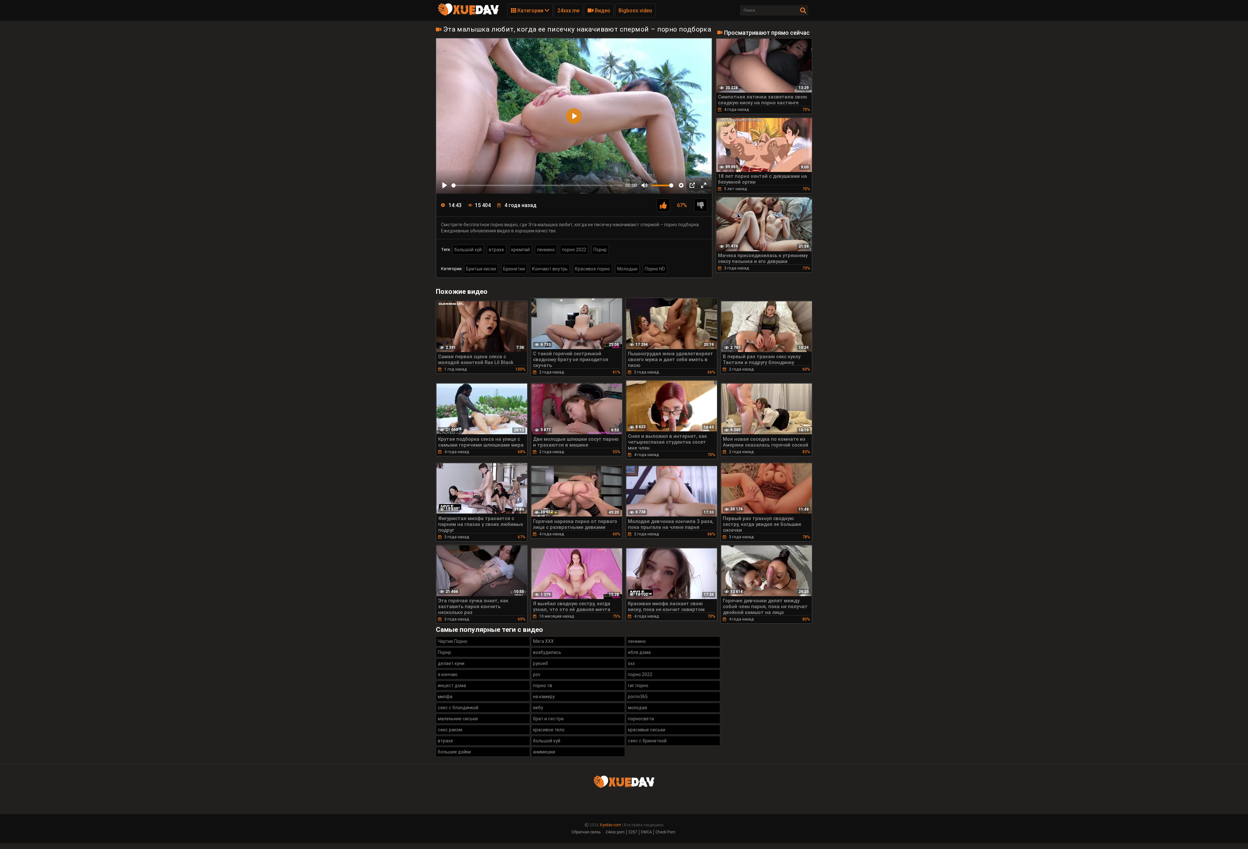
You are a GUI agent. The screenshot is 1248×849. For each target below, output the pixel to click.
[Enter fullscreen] (703, 185)
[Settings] (681, 185)
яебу (538, 707)
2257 (632, 832)
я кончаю (448, 674)
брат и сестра (548, 718)
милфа (445, 696)
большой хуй (468, 249)
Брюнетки (514, 268)
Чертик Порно (452, 641)
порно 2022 (574, 249)
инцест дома (452, 685)
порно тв (542, 685)
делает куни (451, 663)
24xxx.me (568, 10)
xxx (631, 663)
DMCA (646, 832)
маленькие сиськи (458, 718)
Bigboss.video (635, 10)
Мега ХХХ (543, 641)
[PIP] (692, 185)
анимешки (544, 751)
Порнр (600, 249)
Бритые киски (481, 268)
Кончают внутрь (550, 268)
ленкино (546, 249)
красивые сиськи (646, 729)
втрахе (496, 249)
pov (536, 674)
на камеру (544, 696)
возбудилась (547, 652)
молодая (637, 707)
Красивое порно (592, 268)
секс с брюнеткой (647, 740)
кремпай (520, 249)
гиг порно (638, 685)
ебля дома (639, 652)
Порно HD (655, 268)
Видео (601, 10)
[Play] (444, 185)
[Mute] (644, 185)
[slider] (537, 185)
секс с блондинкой (458, 707)
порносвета (641, 718)
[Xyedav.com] (468, 14)
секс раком (450, 729)
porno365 (638, 696)
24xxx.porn (615, 832)
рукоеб (540, 663)
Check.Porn (665, 832)
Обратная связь (586, 832)
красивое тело (549, 729)
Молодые (627, 268)
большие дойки (454, 751)
